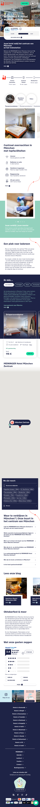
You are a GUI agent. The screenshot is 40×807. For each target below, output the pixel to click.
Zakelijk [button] (19, 755)
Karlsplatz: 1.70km (9, 495)
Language (29, 652)
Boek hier (25, 3)
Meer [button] (5, 66)
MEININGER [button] (19, 752)
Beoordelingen (15, 37)
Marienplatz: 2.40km (9, 498)
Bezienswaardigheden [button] (12, 485)
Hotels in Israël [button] (19, 745)
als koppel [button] (19, 284)
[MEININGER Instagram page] (22, 795)
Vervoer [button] (8, 506)
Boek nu (30, 353)
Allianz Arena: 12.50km (25, 501)
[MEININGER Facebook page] (18, 795)
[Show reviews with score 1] (10, 671)
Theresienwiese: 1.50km (10, 492)
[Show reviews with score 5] (10, 658)
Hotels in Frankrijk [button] (19, 717)
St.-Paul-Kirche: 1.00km (27, 489)
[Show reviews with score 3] (10, 665)
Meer (5, 307)
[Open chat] (36, 803)
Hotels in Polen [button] (19, 733)
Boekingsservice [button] (19, 767)
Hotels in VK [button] (19, 742)
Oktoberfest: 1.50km (24, 492)
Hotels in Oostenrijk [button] (19, 707)
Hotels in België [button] (19, 710)
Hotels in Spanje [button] (19, 736)
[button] (20, 30)
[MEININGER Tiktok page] (26, 795)
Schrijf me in (20, 790)
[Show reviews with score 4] (10, 661)
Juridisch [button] (19, 758)
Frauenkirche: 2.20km (22, 495)
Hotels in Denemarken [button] (19, 714)
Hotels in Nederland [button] (19, 730)
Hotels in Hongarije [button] (19, 723)
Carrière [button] (19, 761)
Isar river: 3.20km (21, 498)
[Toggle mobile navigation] (37, 3)
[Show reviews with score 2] (10, 668)
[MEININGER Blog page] (14, 795)
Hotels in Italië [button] (19, 726)
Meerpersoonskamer (26, 106)
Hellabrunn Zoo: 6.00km (10, 501)
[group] (12, 80)
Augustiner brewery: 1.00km (11, 489)
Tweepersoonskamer (11, 106)
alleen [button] (27, 284)
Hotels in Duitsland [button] (19, 720)
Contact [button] (19, 764)
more (30, 344)
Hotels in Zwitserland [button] (19, 739)
